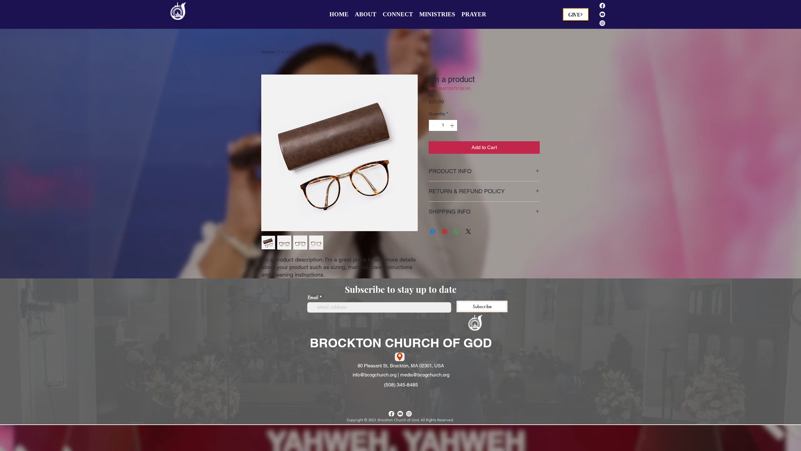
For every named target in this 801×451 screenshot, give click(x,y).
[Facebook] (602, 5)
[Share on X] (468, 231)
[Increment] (453, 125)
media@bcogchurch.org (424, 374)
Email (313, 297)
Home (268, 52)
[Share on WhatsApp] (456, 231)
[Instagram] (602, 23)
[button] (366, 14)
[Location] (400, 357)
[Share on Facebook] (432, 231)
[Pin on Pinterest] (444, 231)
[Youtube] (602, 14)
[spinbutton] (443, 125)
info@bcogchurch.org (374, 374)
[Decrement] (433, 125)
